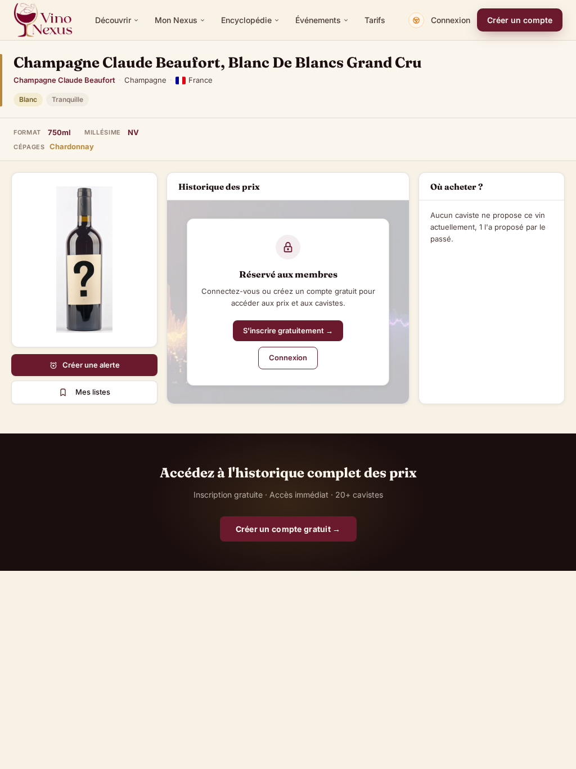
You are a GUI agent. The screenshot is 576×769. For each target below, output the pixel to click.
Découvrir (113, 20)
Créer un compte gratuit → (288, 529)
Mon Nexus (176, 20)
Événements (318, 20)
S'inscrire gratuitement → (288, 330)
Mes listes (92, 391)
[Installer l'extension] (416, 20)
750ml (59, 132)
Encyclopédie (246, 20)
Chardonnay (72, 146)
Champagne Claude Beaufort (64, 79)
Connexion (450, 20)
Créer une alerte (91, 364)
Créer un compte (519, 20)
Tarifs (374, 20)
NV (133, 132)
